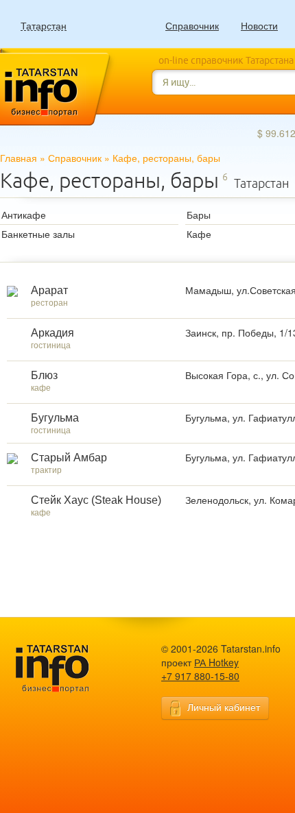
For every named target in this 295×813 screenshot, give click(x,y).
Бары (199, 214)
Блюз (44, 375)
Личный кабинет (223, 707)
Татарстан (44, 26)
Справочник (192, 25)
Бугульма (55, 418)
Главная (18, 158)
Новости (259, 25)
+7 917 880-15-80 (200, 676)
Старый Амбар (69, 457)
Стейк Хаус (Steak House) (96, 500)
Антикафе (23, 214)
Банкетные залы (38, 234)
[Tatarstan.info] (65, 667)
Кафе (199, 234)
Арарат (49, 290)
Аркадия (52, 333)
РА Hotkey (216, 662)
